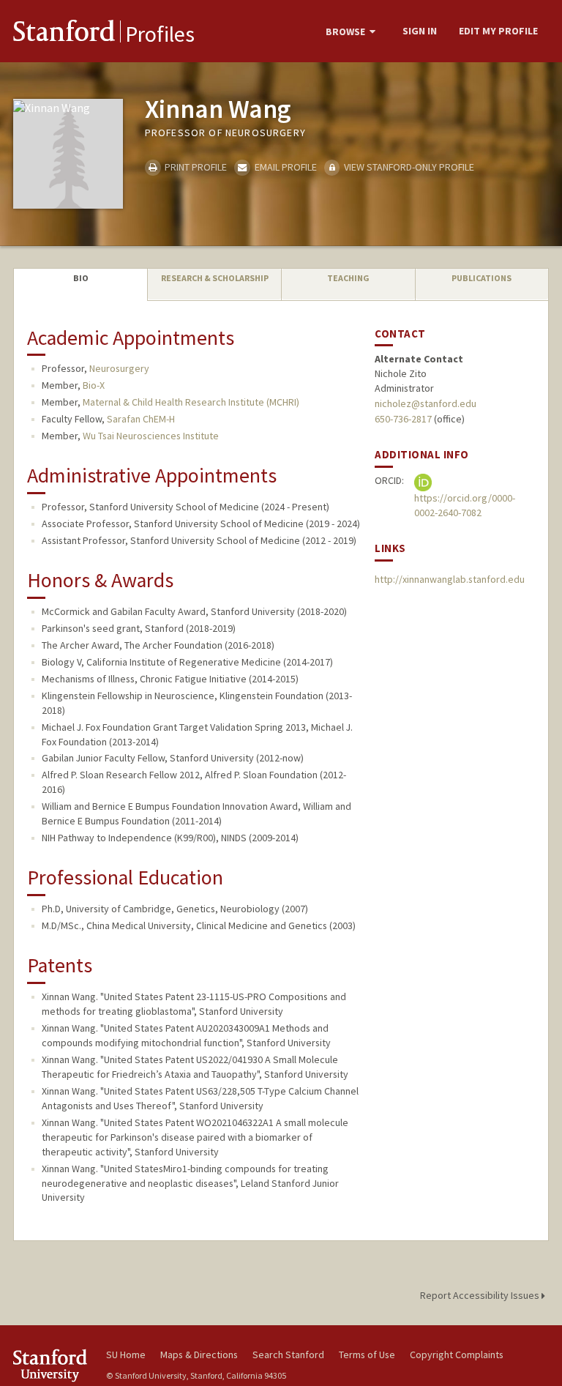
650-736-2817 (403, 418)
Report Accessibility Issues (481, 1295)
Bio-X (94, 385)
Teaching (348, 277)
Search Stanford (288, 1354)
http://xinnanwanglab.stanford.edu (450, 579)
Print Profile (194, 167)
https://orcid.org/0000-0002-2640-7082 (464, 505)
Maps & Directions (199, 1354)
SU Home (126, 1354)
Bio (81, 277)
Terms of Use (367, 1354)
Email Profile (284, 167)
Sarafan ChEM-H (141, 418)
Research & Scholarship (215, 277)
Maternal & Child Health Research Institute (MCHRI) (191, 402)
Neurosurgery (119, 368)
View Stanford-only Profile (408, 167)
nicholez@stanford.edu (425, 403)
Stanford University (51, 1365)
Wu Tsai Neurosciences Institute (151, 435)
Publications (482, 277)
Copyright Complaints (456, 1354)
